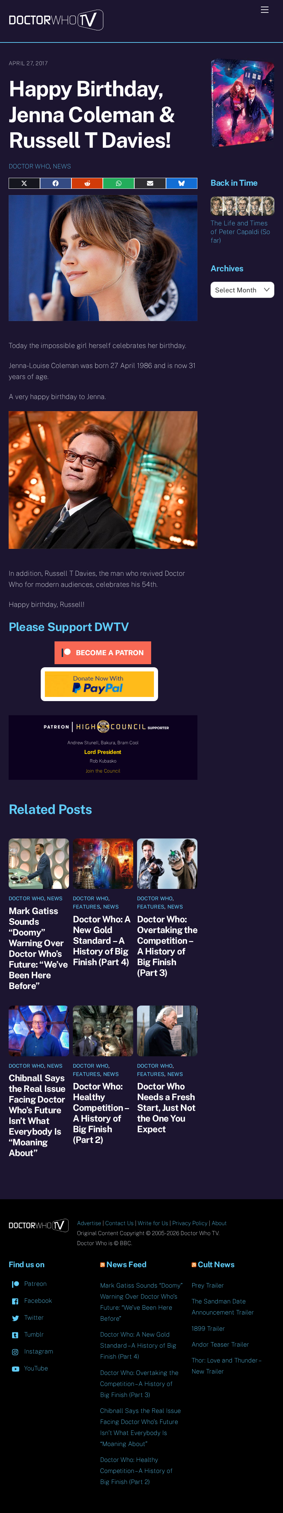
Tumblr (33, 1334)
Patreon (34, 1283)
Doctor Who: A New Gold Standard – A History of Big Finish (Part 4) (102, 940)
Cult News (216, 1264)
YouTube (35, 1368)
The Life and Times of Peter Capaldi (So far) (240, 231)
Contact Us (119, 1223)
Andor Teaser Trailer (220, 1344)
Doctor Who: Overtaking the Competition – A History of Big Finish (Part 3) (167, 946)
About (219, 1223)
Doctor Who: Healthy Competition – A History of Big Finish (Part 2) (101, 1113)
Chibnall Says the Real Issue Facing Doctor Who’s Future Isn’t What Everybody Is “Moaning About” (37, 1115)
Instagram (37, 1351)
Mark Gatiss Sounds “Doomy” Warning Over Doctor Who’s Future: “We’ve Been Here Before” (38, 948)
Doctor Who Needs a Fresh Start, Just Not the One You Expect (166, 1107)
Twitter (33, 1317)
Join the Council (103, 771)
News (62, 166)
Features (86, 907)
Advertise (89, 1223)
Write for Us (153, 1223)
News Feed (126, 1264)
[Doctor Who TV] (56, 28)
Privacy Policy (189, 1223)
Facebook (37, 1300)
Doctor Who (29, 166)
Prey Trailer (208, 1285)
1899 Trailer (208, 1328)
